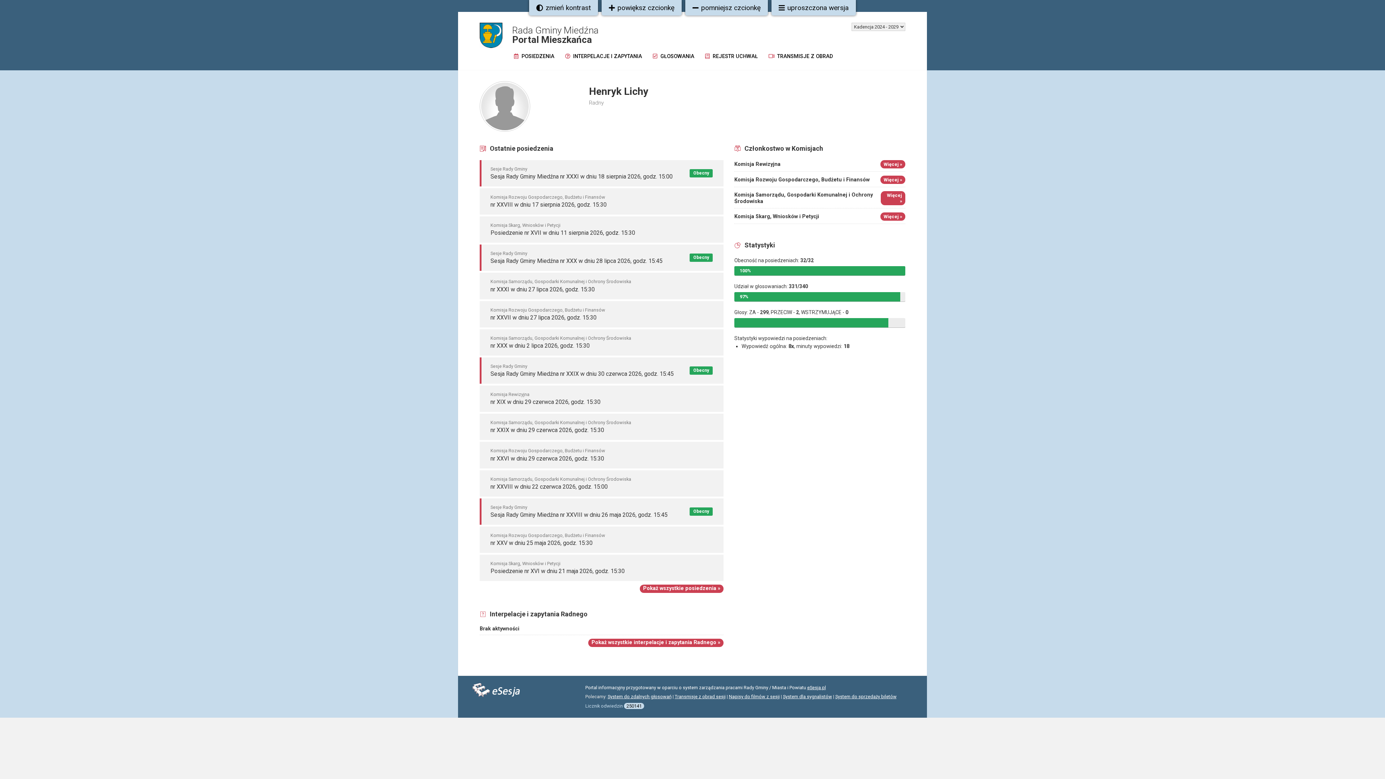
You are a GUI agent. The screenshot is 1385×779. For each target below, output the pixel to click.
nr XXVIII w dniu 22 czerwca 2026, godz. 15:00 (549, 486)
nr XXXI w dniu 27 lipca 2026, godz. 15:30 (543, 289)
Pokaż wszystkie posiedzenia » (681, 588)
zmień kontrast (568, 8)
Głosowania (676, 56)
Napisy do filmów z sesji (754, 696)
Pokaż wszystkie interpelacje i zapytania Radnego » (656, 642)
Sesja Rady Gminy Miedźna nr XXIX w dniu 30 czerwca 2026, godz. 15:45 (582, 373)
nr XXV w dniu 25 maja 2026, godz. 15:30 (542, 543)
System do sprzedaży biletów (866, 696)
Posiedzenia (537, 56)
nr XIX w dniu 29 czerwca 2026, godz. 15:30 (546, 402)
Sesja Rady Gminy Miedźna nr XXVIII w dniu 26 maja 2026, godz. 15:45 (579, 514)
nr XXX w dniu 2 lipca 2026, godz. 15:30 (540, 345)
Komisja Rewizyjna (510, 394)
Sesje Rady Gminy (509, 169)
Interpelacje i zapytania (607, 56)
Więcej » (893, 164)
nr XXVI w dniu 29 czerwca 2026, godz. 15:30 (547, 458)
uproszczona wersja (818, 8)
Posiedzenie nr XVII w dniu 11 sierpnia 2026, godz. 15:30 (563, 232)
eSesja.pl (816, 687)
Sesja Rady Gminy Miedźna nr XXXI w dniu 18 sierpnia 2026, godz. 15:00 (582, 176)
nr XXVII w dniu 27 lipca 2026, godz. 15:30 (544, 317)
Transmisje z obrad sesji (700, 696)
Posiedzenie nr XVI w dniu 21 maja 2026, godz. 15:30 (558, 571)
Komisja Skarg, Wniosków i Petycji (525, 225)
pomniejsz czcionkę (731, 8)
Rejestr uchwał (734, 56)
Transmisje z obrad (804, 56)
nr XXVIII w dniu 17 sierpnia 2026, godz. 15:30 (549, 204)
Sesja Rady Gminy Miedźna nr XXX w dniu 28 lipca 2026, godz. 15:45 (577, 261)
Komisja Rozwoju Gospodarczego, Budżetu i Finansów (548, 197)
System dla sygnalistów (807, 696)
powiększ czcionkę (645, 8)
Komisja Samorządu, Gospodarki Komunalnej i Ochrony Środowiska (561, 281)
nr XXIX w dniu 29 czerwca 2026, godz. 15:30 (547, 430)
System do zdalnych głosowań (640, 696)
